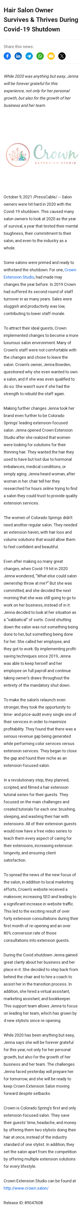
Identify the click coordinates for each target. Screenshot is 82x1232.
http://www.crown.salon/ (26, 1188)
